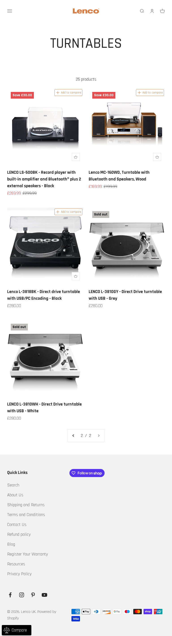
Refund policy (19, 534)
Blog (11, 544)
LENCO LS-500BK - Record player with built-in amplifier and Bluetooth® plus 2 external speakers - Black (44, 179)
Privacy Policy (19, 574)
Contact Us (16, 524)
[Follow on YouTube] (44, 595)
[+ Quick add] (76, 157)
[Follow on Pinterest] (33, 595)
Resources (16, 564)
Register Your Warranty (27, 554)
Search (13, 485)
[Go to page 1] (73, 435)
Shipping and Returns (26, 505)
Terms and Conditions (26, 515)
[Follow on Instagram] (22, 595)
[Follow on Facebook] (10, 595)
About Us (15, 495)
